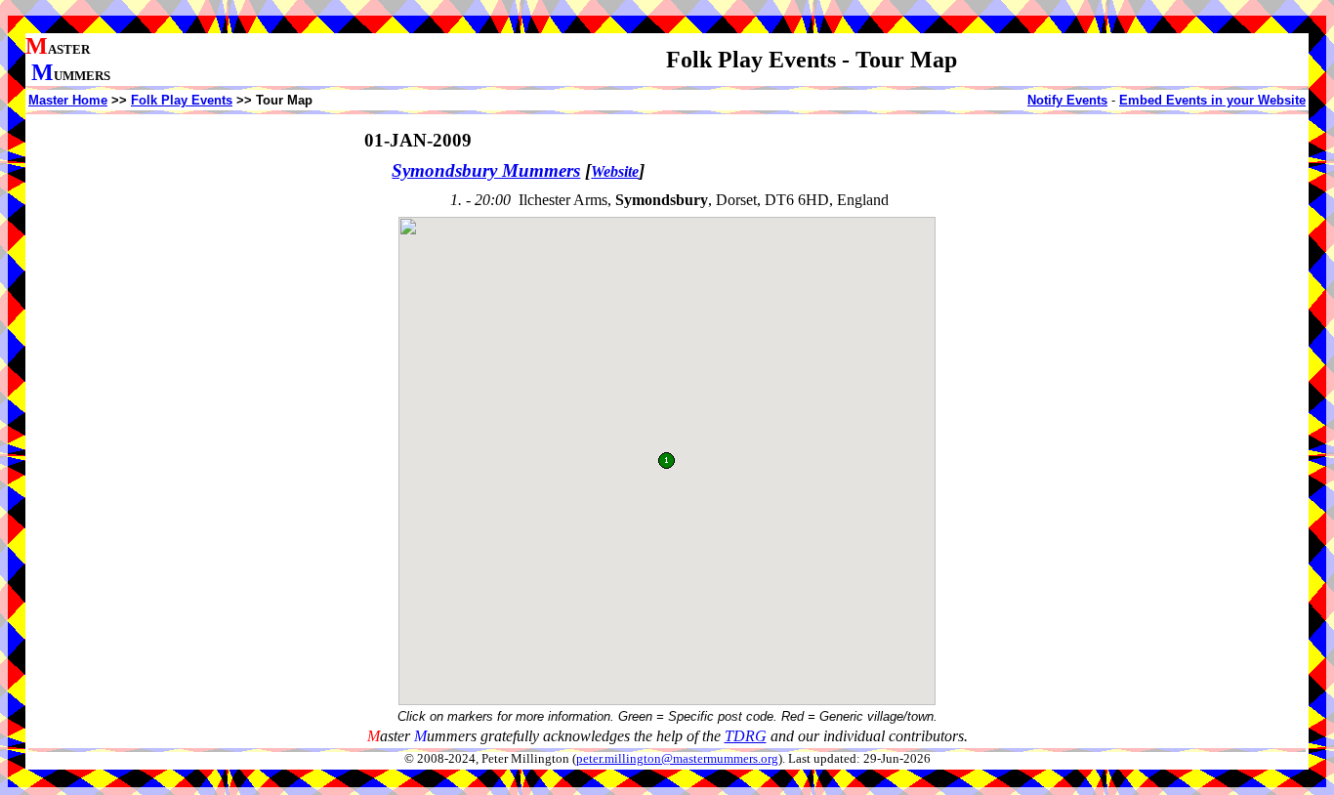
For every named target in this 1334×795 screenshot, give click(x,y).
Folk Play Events (181, 100)
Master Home (67, 100)
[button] (666, 460)
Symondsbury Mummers (486, 170)
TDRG (746, 736)
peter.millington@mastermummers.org (677, 759)
